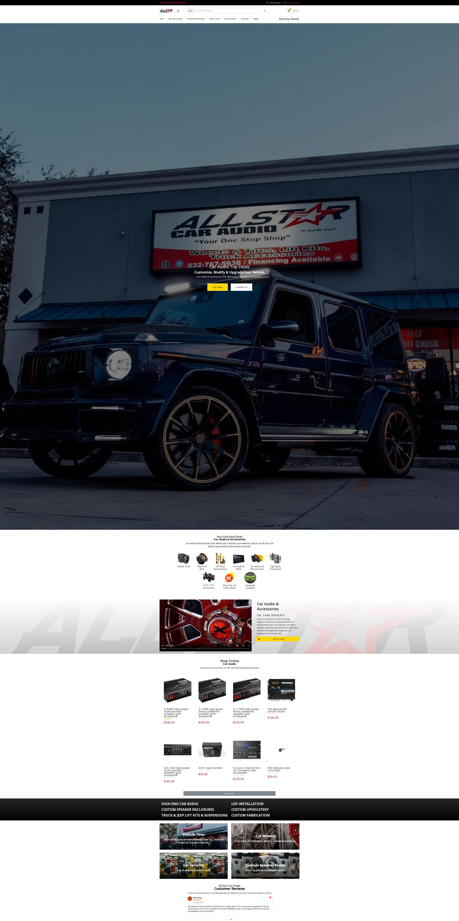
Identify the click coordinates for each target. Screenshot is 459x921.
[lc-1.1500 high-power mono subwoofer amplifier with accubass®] (247, 691)
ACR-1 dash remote (210, 768)
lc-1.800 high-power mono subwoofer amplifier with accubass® (211, 712)
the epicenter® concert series (277, 710)
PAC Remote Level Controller (279, 769)
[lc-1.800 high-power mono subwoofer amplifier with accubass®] (212, 691)
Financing (244, 19)
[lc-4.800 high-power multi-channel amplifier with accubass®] (177, 691)
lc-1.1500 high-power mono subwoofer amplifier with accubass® (246, 712)
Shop (162, 19)
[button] (273, 2)
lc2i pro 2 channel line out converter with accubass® (246, 770)
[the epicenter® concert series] (281, 691)
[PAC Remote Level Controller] (281, 750)
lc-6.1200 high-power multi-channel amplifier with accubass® (177, 771)
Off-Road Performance (196, 19)
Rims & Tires (215, 19)
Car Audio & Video (175, 19)
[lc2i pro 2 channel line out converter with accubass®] (247, 750)
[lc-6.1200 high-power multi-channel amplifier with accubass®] (177, 750)
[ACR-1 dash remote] (212, 750)
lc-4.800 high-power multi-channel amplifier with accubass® (176, 712)
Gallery (255, 19)
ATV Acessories (230, 19)
